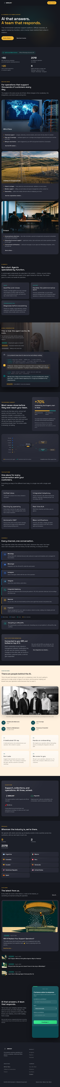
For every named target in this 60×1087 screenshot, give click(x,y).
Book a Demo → (7, 38)
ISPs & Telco (7, 1067)
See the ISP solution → (11, 145)
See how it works (21, 38)
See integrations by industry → (41, 650)
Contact (31, 1074)
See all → (54, 895)
